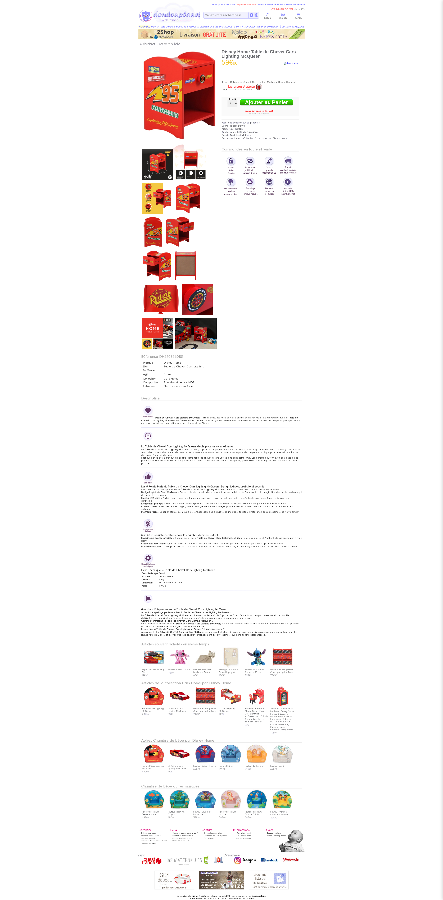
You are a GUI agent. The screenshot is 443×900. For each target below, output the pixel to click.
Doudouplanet (146, 44)
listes (267, 18)
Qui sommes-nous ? (149, 833)
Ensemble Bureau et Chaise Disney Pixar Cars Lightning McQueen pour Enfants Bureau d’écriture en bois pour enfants (256, 715)
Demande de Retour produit (215, 836)
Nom (146, 366)
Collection (149, 378)
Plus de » (236, 135)
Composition (151, 382)
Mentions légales (148, 838)
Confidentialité (147, 843)
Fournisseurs (209, 838)
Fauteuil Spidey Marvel (204, 766)
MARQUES (298, 26)
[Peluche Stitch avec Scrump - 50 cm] (257, 667)
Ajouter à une (240, 132)
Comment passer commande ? (185, 833)
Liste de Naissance (243, 838)
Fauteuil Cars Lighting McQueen (153, 709)
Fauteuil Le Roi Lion (254, 766)
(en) (154, 843)
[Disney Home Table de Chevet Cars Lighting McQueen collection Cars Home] (180, 141)
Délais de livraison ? (180, 841)
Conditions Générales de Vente (154, 841)
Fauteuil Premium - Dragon (177, 813)
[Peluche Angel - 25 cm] (180, 667)
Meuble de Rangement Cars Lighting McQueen (205, 709)
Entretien (149, 386)
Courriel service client (213, 833)
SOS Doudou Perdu (244, 836)
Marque (148, 362)
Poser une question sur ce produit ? (241, 122)
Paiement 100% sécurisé (151, 836)
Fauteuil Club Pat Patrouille (201, 813)
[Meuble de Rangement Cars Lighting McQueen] (282, 667)
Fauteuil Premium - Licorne (228, 813)
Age (145, 374)
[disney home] (291, 63)
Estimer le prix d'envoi (233, 125)
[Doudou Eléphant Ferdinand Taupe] (205, 667)
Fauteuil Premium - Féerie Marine (151, 813)
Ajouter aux (232, 129)
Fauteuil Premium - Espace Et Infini (254, 813)
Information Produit (243, 833)
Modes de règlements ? (182, 838)
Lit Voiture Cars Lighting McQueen (177, 709)
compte (282, 18)
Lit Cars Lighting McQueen (227, 709)
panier (298, 18)
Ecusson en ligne (274, 833)
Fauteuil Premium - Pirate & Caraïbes (279, 813)
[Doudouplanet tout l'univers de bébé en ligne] (176, 22)
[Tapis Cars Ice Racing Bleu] (154, 667)
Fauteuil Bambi (277, 766)
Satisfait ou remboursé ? (182, 836)
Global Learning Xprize (276, 836)
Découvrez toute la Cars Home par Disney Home (254, 138)
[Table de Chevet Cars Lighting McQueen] (157, 180)
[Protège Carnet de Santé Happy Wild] (231, 667)
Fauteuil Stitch (226, 766)
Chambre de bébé (169, 44)
